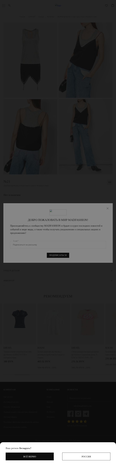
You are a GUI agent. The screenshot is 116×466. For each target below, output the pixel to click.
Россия (86, 456)
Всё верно (29, 456)
